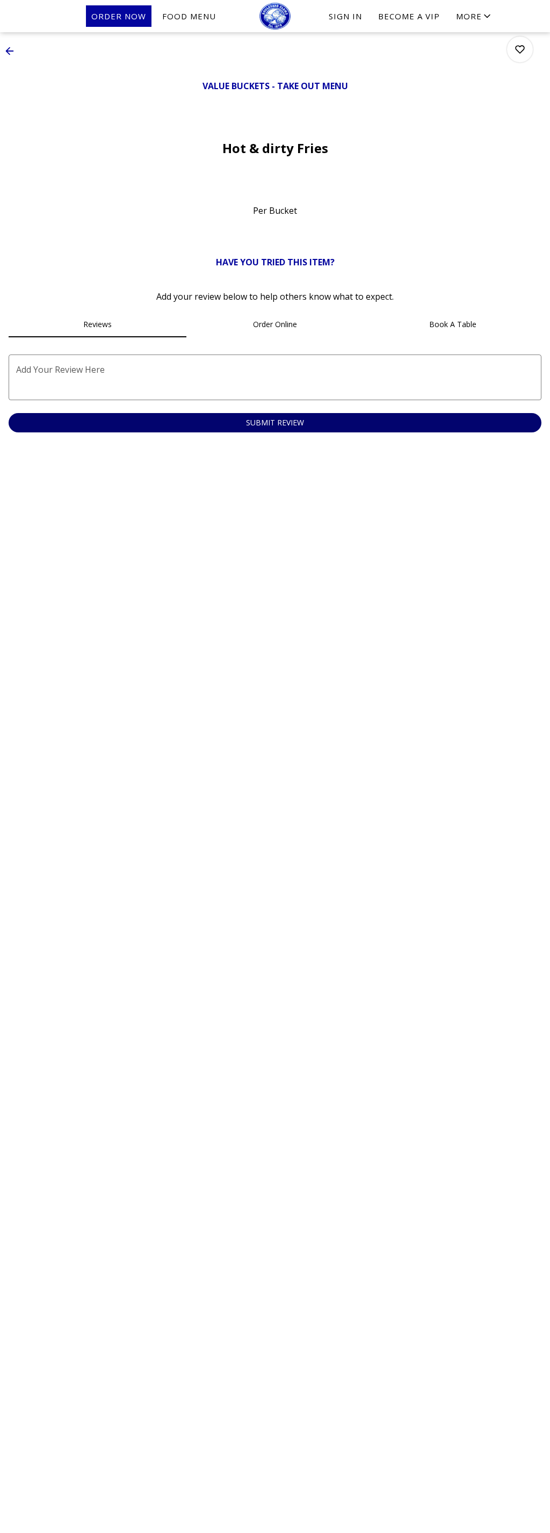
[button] (474, 16)
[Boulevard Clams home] (275, 16)
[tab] (97, 324)
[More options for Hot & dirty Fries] (520, 49)
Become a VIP (409, 16)
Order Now (118, 16)
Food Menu (189, 16)
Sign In (345, 16)
